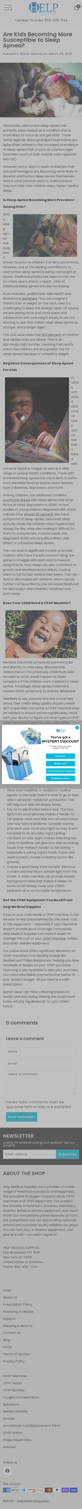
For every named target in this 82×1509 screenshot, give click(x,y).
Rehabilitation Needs (60, 778)
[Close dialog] (77, 727)
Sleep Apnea (60, 756)
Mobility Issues (60, 764)
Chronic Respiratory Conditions (60, 771)
